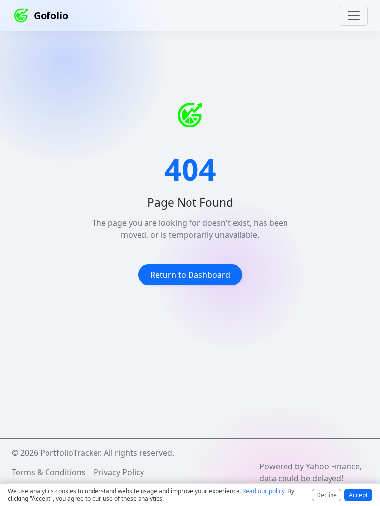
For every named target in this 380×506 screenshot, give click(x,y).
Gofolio (51, 15)
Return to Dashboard (190, 274)
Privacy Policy (119, 472)
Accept (358, 495)
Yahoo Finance (333, 466)
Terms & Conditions (49, 472)
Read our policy (263, 491)
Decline (326, 495)
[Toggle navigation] (354, 16)
